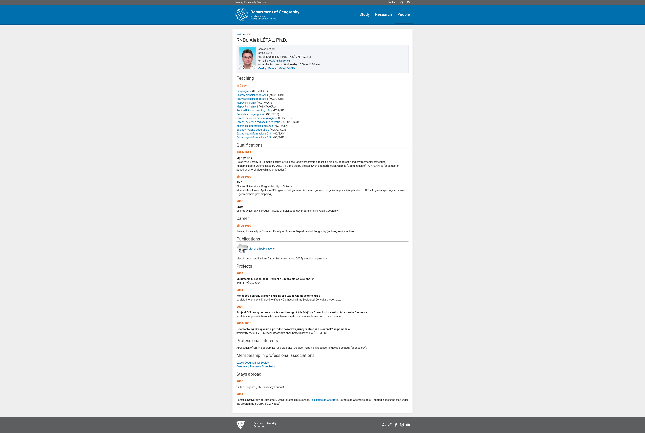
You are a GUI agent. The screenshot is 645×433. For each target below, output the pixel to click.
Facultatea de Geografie (324, 399)
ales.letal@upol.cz (278, 60)
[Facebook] (396, 426)
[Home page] (267, 14)
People (239, 34)
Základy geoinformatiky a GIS (253, 133)
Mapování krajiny (246, 102)
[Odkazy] (390, 426)
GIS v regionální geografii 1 (252, 95)
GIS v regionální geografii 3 (252, 98)
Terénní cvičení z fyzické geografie (256, 118)
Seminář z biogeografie (250, 114)
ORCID (291, 68)
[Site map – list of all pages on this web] (383, 426)
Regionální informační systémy (254, 110)
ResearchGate (276, 68)
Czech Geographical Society (252, 362)
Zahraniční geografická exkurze (254, 125)
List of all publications (262, 248)
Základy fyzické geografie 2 (252, 129)
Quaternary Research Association (255, 366)
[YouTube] (408, 426)
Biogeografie (244, 91)
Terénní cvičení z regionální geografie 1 (259, 122)
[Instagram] (402, 426)
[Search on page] (401, 4)
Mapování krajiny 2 (247, 106)
